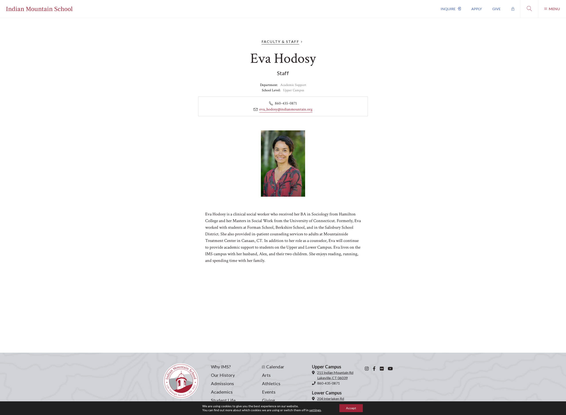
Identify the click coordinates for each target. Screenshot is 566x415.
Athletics (271, 383)
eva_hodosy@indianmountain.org (285, 109)
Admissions (222, 383)
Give (496, 9)
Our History (223, 375)
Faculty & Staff (280, 41)
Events (268, 391)
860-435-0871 (328, 383)
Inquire (448, 9)
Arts (266, 375)
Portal (513, 9)
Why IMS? (221, 366)
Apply (476, 9)
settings (315, 410)
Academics (222, 391)
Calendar (275, 366)
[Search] (529, 9)
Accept (351, 408)
